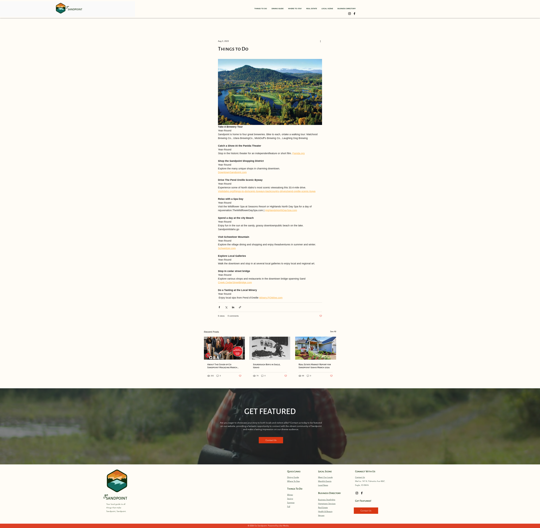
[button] (260, 8)
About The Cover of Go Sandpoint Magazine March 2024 (222, 366)
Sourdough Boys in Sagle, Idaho (266, 366)
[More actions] (320, 41)
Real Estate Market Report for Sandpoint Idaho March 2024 (315, 366)
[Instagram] (349, 13)
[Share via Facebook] (219, 307)
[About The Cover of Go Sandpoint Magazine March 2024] (224, 348)
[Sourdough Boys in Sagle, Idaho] (270, 348)
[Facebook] (354, 13)
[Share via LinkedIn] (233, 307)
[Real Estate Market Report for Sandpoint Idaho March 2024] (315, 348)
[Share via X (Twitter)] (226, 307)
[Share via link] (240, 307)
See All (333, 331)
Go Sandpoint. (261, 525)
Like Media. (284, 525)
